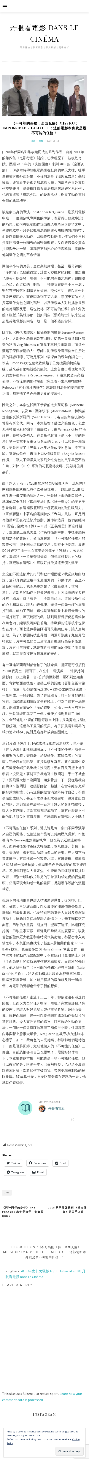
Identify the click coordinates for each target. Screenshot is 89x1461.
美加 (41, 141)
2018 (7, 1192)
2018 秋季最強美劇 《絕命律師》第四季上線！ (67, 1209)
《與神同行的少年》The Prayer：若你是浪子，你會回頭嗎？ (23, 1212)
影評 (34, 141)
